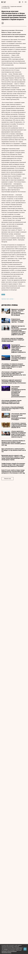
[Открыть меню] (26, 2)
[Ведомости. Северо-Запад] (4, 2)
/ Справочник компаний (15, 6)
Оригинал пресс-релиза (7, 299)
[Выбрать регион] (22, 2)
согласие (6, 949)
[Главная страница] (2, 2)
